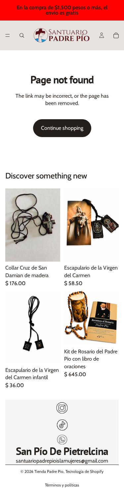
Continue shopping (62, 128)
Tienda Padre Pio (48, 471)
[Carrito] (116, 35)
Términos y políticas (62, 484)
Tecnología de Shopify (84, 471)
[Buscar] (22, 35)
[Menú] (7, 35)
